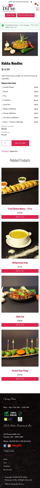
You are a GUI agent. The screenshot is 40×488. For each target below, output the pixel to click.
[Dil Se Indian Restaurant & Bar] (9, 7)
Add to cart (20, 143)
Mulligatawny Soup (20, 262)
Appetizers (14, 151)
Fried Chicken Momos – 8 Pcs (20, 208)
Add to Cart (20, 217)
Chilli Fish (20, 316)
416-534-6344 (24, 2)
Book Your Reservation (26, 15)
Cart (5, 463)
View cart (34, 25)
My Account (7, 470)
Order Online (10, 15)
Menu (5, 459)
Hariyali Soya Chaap (20, 370)
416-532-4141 (16, 2)
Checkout (6, 466)
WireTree (21, 484)
